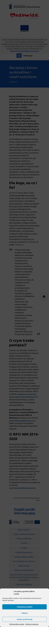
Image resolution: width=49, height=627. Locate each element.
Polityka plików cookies (16, 624)
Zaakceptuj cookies (24, 607)
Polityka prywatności (32, 624)
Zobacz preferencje (24, 619)
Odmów (24, 613)
